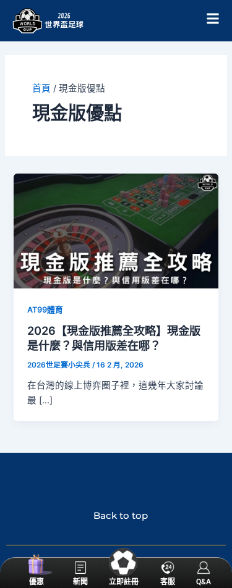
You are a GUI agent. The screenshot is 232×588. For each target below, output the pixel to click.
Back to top (116, 515)
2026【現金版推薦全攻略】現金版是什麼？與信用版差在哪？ (113, 338)
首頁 (41, 88)
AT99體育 (45, 309)
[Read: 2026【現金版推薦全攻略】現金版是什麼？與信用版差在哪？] (116, 230)
